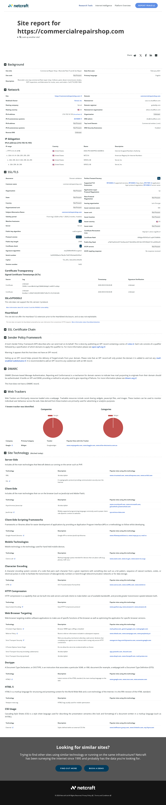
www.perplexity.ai (143, 633)
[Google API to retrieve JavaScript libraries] (23, 535)
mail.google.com (142, 629)
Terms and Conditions (102, 795)
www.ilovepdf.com (128, 656)
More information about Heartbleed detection (86, 322)
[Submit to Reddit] (135, 55)
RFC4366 (147, 185)
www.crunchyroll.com (117, 504)
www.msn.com (128, 679)
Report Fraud (145, 5)
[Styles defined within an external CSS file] (12, 727)
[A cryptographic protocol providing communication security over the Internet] (9, 481)
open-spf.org (97, 347)
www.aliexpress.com (132, 475)
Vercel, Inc (78, 101)
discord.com (127, 652)
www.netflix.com (128, 585)
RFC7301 (147, 183)
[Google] (12, 445)
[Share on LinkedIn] (151, 55)
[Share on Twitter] (140, 55)
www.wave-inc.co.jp (138, 559)
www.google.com (116, 679)
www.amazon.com (140, 679)
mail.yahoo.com (115, 629)
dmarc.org (130, 378)
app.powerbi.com (116, 652)
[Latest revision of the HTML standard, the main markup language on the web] (12, 679)
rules (129, 344)
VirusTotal (77, 114)
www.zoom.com (115, 559)
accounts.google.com (143, 640)
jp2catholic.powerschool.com (120, 506)
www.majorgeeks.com (74, 445)
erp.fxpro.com (149, 727)
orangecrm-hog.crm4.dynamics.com (122, 640)
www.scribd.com (146, 475)
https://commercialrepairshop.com (67, 96)
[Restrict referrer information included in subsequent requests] (17, 633)
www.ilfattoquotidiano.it (119, 535)
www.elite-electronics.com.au (106, 445)
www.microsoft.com (133, 504)
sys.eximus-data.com (117, 512)
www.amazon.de (140, 607)
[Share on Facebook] (146, 55)
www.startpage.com (129, 633)
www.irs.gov (126, 559)
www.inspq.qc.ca (134, 535)
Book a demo (96, 768)
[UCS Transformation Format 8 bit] (10, 585)
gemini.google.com (128, 629)
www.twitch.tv (140, 585)
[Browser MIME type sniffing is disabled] (23, 629)
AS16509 (77, 119)
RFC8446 (110, 183)
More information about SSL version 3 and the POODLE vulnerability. (27, 307)
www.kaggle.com (89, 445)
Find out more (68, 768)
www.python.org (116, 607)
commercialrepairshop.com (150, 96)
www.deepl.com (115, 656)
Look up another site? (30, 37)
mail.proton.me (141, 656)
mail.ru (144, 535)
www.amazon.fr (128, 607)
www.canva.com (115, 585)
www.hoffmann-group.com (119, 727)
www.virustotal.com (117, 475)
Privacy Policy (86, 795)
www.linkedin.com (136, 727)
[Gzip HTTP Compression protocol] (22, 607)
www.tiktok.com (115, 633)
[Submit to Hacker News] (156, 55)
